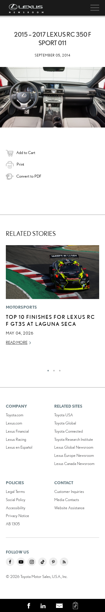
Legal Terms (15, 491)
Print (20, 164)
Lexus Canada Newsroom (74, 463)
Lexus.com (14, 423)
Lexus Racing (16, 439)
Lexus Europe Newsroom (74, 455)
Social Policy (15, 499)
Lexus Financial (17, 431)
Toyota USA (63, 415)
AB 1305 (13, 523)
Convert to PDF (28, 176)
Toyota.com (14, 415)
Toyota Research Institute (73, 439)
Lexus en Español (19, 447)
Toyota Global (65, 423)
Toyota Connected (68, 431)
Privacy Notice (17, 515)
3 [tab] (58, 369)
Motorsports (21, 307)
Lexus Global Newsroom (73, 447)
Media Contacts (66, 499)
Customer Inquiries (69, 491)
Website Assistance (69, 507)
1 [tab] (46, 369)
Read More (16, 342)
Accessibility (15, 507)
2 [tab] (52, 369)
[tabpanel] (52, 298)
